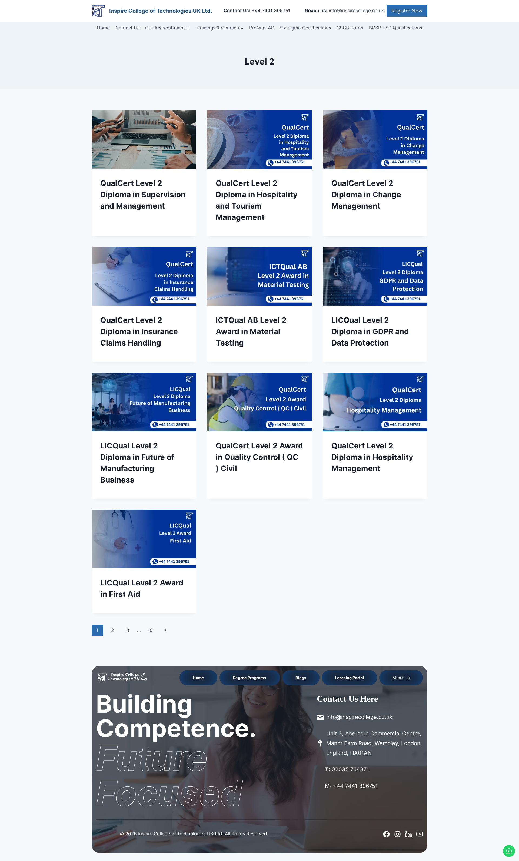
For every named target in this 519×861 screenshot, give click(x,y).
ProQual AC (261, 28)
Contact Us (127, 28)
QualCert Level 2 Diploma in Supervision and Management (142, 194)
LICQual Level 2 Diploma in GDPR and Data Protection (370, 331)
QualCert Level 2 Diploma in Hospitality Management (372, 457)
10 (150, 630)
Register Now (406, 11)
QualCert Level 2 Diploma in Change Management (366, 194)
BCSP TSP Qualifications (395, 28)
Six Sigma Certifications (305, 28)
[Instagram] (397, 834)
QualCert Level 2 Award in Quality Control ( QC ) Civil (259, 457)
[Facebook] (386, 834)
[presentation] (144, 139)
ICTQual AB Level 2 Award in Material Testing (251, 331)
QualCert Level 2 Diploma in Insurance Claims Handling (139, 331)
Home (103, 28)
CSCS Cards (350, 28)
